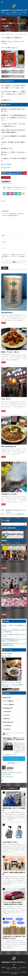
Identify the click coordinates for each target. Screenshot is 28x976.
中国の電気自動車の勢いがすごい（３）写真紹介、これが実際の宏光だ (14, 639)
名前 (3, 235)
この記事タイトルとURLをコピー (15, 187)
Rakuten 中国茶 (5, 167)
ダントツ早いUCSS (7, 776)
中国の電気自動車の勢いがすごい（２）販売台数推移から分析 (14, 644)
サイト (3, 248)
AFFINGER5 (14, 973)
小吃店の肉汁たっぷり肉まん (9, 494)
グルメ (4, 201)
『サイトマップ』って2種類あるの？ (15, 514)
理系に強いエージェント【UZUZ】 (12, 682)
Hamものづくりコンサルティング (14, 10)
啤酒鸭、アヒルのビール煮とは (10, 352)
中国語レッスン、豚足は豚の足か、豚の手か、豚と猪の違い (14, 630)
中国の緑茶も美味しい (7, 312)
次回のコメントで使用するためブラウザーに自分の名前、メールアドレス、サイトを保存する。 (13, 256)
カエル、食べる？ (6, 399)
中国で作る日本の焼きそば (8, 446)
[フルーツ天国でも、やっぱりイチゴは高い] (16, 193)
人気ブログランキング (6, 183)
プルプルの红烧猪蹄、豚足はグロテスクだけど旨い (14, 635)
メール (4, 241)
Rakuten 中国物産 (6, 164)
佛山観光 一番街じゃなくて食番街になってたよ (14, 626)
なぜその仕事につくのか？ (10, 842)
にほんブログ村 (6, 774)
